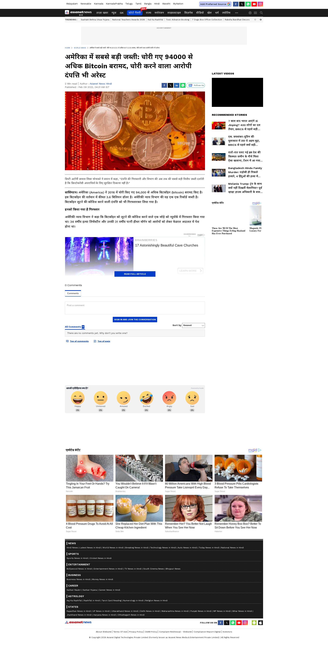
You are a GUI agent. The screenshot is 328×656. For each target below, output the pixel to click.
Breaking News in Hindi (136, 587)
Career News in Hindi (109, 630)
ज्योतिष (226, 12)
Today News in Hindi (209, 587)
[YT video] (254, 4)
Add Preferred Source (213, 4)
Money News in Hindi (102, 619)
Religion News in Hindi (156, 640)
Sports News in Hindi (77, 598)
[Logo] (79, 13)
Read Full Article (135, 274)
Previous (255, 20)
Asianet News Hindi (101, 83)
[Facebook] (235, 4)
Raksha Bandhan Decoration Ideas (242, 19)
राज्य (148, 12)
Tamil (138, 3)
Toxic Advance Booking (177, 19)
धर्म (217, 12)
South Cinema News (153, 609)
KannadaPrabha (114, 3)
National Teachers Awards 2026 (128, 19)
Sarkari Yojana (90, 630)
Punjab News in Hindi (200, 651)
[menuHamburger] (255, 12)
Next (260, 20)
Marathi (166, 3)
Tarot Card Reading (111, 640)
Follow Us (199, 85)
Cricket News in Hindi (101, 598)
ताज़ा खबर (102, 12)
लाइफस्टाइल (174, 12)
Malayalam (72, 3)
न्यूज (114, 12)
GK (122, 12)
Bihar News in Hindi (242, 651)
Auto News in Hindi (187, 587)
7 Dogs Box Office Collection (207, 19)
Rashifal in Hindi (92, 640)
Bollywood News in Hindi (79, 609)
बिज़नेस (188, 12)
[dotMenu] (236, 12)
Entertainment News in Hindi (108, 609)
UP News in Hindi (101, 651)
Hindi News (72, 587)
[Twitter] (242, 4)
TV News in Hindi (133, 609)
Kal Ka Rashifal (155, 19)
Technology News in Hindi (163, 587)
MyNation (178, 3)
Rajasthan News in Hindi (79, 651)
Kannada (98, 3)
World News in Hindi (113, 587)
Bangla (147, 3)
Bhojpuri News (173, 609)
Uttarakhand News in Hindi (125, 651)
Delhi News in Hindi (150, 651)
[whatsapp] (248, 4)
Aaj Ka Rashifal (74, 640)
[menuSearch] (261, 12)
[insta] (260, 4)
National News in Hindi (232, 587)
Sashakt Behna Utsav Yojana (95, 19)
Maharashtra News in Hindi (175, 651)
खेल (209, 12)
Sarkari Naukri (74, 630)
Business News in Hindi (78, 619)
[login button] (251, 13)
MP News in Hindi (222, 651)
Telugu (129, 3)
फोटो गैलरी (135, 12)
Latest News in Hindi (90, 587)
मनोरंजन (159, 12)
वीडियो (200, 12)
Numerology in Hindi (133, 640)
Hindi (157, 3)
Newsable (85, 3)
